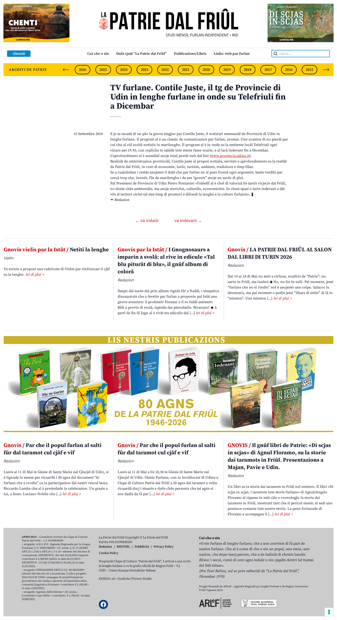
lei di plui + (34, 274)
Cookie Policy (108, 553)
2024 (123, 69)
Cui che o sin (98, 53)
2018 (247, 69)
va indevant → (188, 220)
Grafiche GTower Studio (135, 579)
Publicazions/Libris (190, 53)
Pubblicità (142, 547)
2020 (206, 69)
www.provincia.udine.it (230, 156)
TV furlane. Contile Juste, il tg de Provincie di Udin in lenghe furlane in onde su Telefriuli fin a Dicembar (198, 97)
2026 (82, 69)
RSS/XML (123, 547)
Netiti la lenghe (56, 249)
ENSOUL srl (107, 579)
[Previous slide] (65, 69)
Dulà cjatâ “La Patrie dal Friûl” (141, 53)
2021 (185, 69)
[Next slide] (326, 69)
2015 (309, 69)
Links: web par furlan (232, 53)
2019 (227, 69)
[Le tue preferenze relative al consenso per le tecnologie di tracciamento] (329, 612)
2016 (289, 69)
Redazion (105, 547)
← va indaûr (147, 220)
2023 (144, 69)
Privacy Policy (164, 547)
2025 (103, 69)
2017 (268, 69)
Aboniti (19, 53)
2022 (165, 69)
